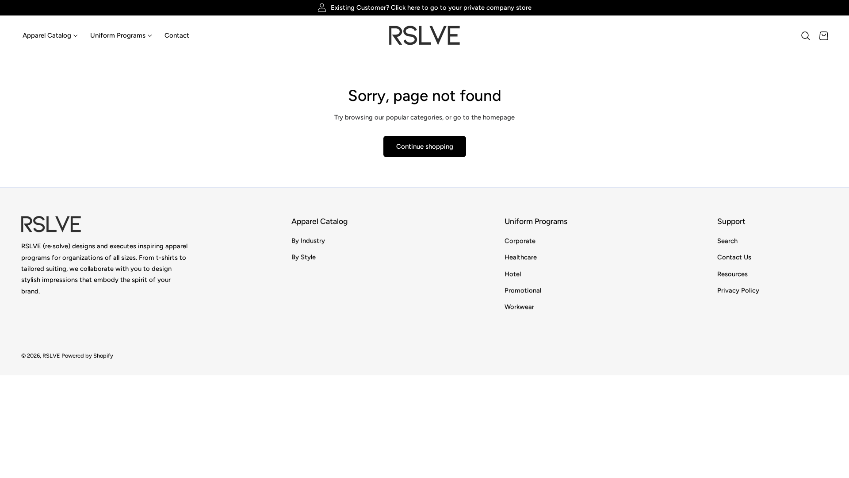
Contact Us (734, 257)
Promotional (523, 290)
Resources (732, 274)
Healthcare (521, 257)
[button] (806, 36)
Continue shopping (424, 146)
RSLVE (51, 356)
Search (727, 241)
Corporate (520, 241)
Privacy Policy (738, 290)
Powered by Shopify (87, 356)
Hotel (513, 274)
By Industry (308, 241)
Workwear (519, 307)
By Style (303, 257)
